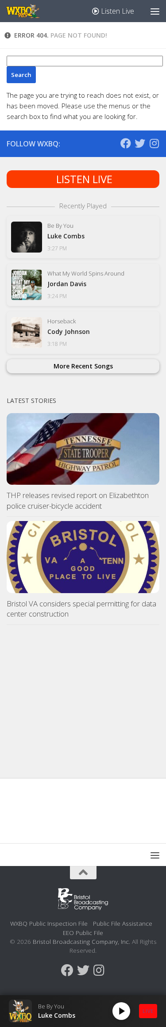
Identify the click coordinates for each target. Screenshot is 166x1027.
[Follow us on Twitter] (140, 143)
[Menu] (155, 11)
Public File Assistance (122, 923)
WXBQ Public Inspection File (49, 923)
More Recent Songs (83, 366)
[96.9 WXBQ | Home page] (28, 11)
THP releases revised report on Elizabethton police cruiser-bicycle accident (78, 500)
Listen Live (116, 11)
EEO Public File (83, 932)
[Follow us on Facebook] (125, 143)
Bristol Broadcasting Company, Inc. (81, 941)
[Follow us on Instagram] (154, 143)
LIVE (148, 1011)
